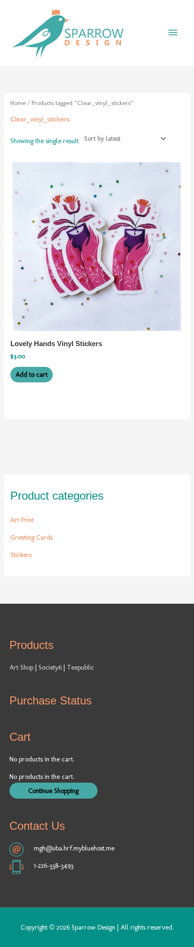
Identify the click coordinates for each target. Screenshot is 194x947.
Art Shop (21, 667)
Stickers (21, 554)
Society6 (51, 667)
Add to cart (32, 374)
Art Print (22, 520)
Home (18, 102)
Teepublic (80, 667)
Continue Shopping (53, 790)
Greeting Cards (31, 537)
